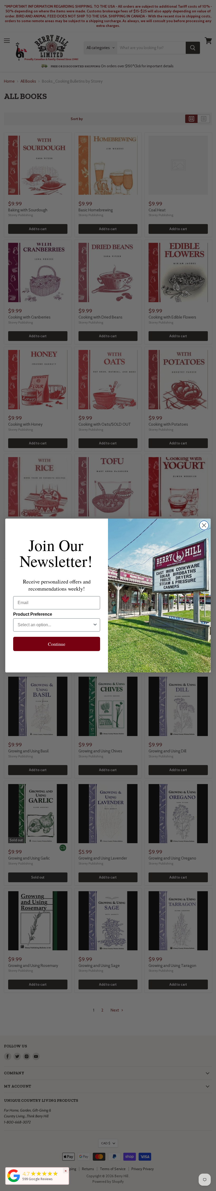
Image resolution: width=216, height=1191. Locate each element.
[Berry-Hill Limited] (13, 1182)
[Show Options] (95, 625)
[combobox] (55, 625)
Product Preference (32, 614)
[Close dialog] (204, 525)
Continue (56, 644)
